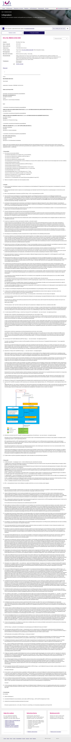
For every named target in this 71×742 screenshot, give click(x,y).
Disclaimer (34, 738)
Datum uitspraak (6, 44)
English (5, 738)
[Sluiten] (67, 28)
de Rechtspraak (33, 8)
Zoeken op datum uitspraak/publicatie (12, 720)
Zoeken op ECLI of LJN (9, 723)
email (53, 738)
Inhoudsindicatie (6, 55)
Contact (46, 8)
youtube (67, 738)
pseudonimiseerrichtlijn (29, 28)
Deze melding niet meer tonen (59, 28)
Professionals (41, 8)
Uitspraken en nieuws (18, 8)
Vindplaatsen (6, 61)
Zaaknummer (6, 47)
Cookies (14, 738)
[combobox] (60, 38)
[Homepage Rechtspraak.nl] (6, 3)
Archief (31, 738)
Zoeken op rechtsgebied (10, 724)
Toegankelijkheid (19, 738)
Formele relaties (6, 49)
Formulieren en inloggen (63, 8)
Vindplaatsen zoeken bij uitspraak (12, 725)
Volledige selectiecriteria (32, 731)
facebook (62, 738)
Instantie (5, 42)
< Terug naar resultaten (34, 32)
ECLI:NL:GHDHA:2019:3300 (27, 49)
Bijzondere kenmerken (8, 53)
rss (52, 738)
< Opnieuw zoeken (12, 32)
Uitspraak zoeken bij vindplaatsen (12, 726)
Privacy (11, 738)
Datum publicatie (6, 46)
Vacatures (27, 738)
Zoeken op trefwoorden (9, 721)
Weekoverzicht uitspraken (56, 731)
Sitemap (8, 738)
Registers (26, 8)
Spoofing (23, 738)
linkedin (65, 738)
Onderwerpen (9, 8)
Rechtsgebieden (6, 51)
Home (3, 8)
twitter (60, 738)
